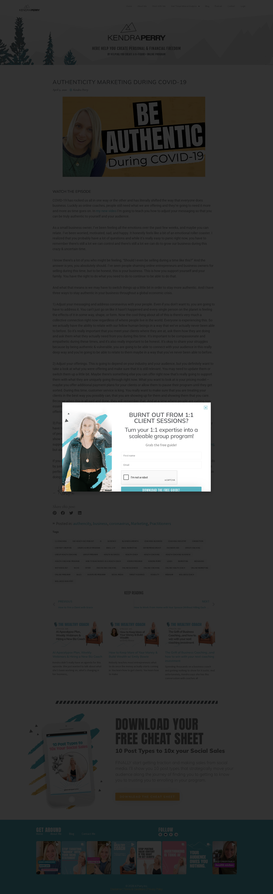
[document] (136, 447)
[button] (205, 407)
